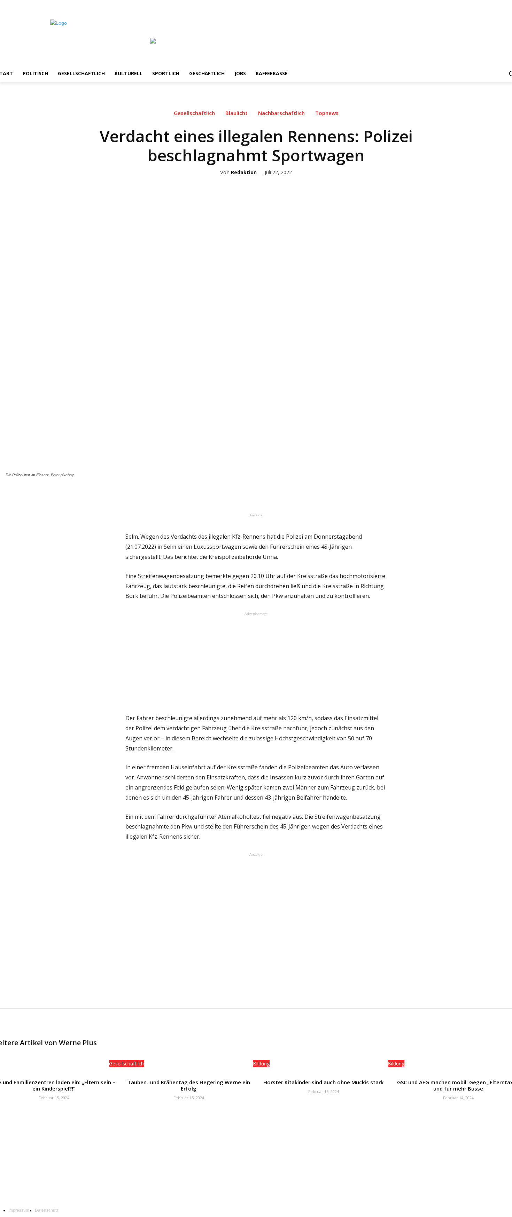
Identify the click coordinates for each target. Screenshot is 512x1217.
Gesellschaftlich (194, 113)
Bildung (261, 1063)
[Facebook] (478, 5)
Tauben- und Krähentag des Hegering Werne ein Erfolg (188, 1085)
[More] (310, 494)
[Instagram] (487, 5)
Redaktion (244, 173)
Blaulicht (236, 113)
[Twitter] (497, 5)
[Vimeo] (507, 5)
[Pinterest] (278, 494)
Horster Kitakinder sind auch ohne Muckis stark (323, 1082)
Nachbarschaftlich (281, 113)
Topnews (327, 113)
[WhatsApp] (294, 494)
